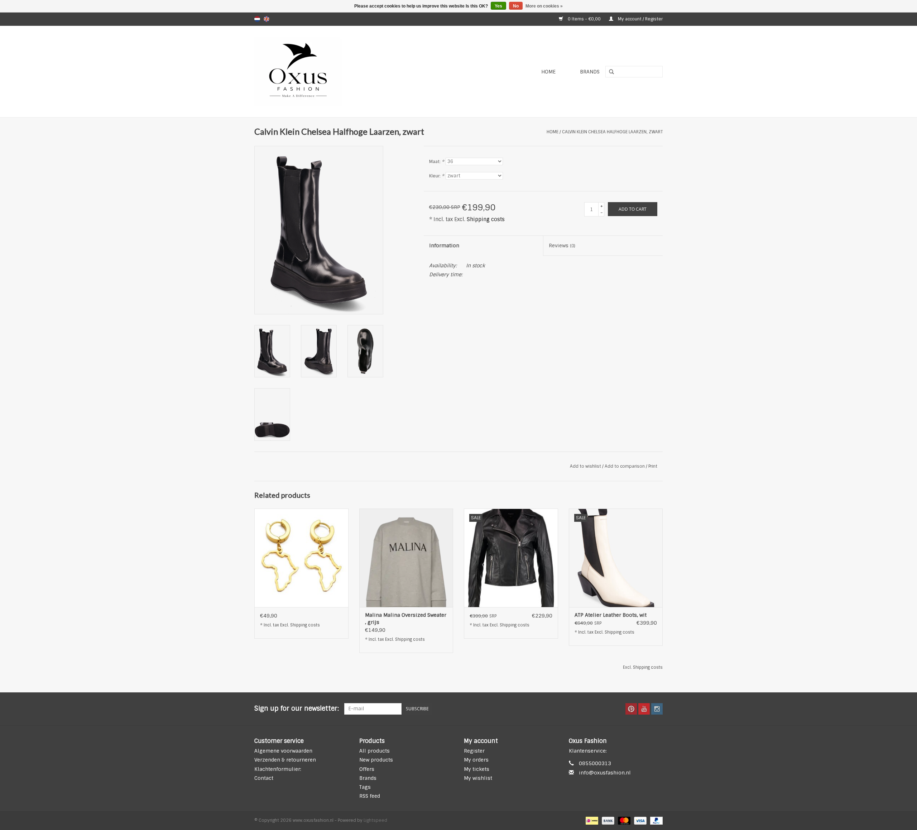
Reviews (562, 245)
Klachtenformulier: (277, 769)
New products (376, 760)
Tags (365, 787)
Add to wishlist (585, 466)
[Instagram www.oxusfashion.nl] (657, 709)
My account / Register (640, 19)
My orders (476, 760)
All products (374, 751)
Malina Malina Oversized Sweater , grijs (405, 618)
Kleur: (436, 176)
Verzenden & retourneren (285, 760)
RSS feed (369, 796)
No (516, 6)
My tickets (476, 769)
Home (548, 71)
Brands (590, 71)
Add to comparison (625, 466)
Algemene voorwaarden (283, 751)
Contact (263, 778)
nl (257, 19)
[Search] (609, 72)
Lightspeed (375, 820)
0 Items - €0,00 (584, 19)
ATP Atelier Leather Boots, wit (611, 615)
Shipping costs (486, 219)
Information (444, 245)
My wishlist (478, 778)
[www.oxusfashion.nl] (339, 71)
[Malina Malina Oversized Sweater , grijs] (406, 558)
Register (474, 751)
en (266, 19)
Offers (366, 769)
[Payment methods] (591, 821)
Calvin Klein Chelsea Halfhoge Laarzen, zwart (612, 132)
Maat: (436, 161)
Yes (498, 6)
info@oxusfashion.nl (605, 772)
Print (652, 466)
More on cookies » (544, 6)
